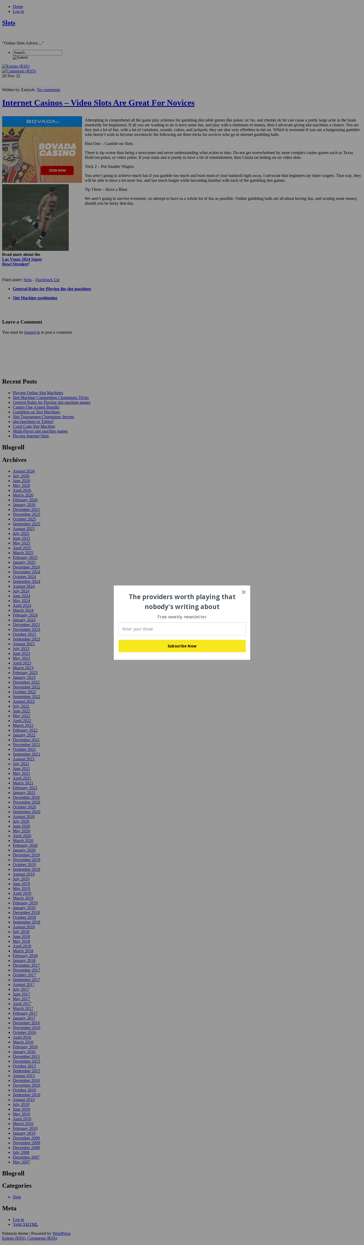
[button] (182, 601)
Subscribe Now (182, 645)
